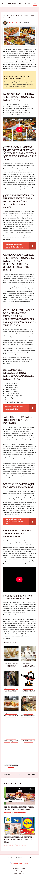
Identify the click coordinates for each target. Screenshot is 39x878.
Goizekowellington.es (16, 3)
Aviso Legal (19, 871)
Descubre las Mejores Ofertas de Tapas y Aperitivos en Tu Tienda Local (18, 839)
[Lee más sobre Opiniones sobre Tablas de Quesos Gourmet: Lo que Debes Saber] (19, 796)
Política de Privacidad (19, 868)
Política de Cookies (19, 873)
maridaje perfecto (21, 812)
